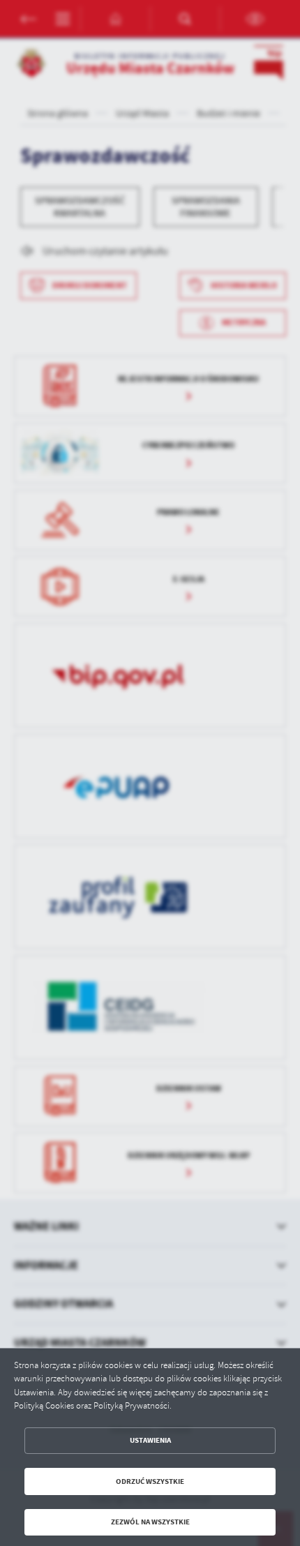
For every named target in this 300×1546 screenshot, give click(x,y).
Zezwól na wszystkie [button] (150, 1522)
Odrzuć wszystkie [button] (150, 1481)
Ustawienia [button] (150, 1440)
